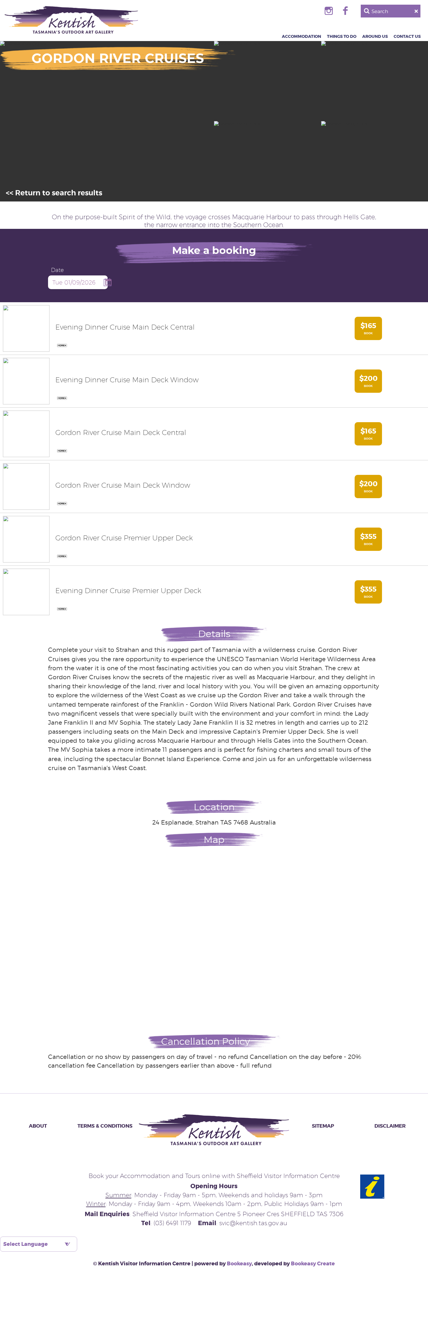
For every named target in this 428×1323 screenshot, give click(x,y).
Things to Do (341, 36)
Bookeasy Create (313, 1263)
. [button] (61, 345)
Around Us (375, 36)
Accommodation (301, 36)
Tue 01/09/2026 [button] (73, 282)
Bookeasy (239, 1263)
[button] (26, 328)
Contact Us (407, 36)
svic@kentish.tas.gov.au (253, 1223)
